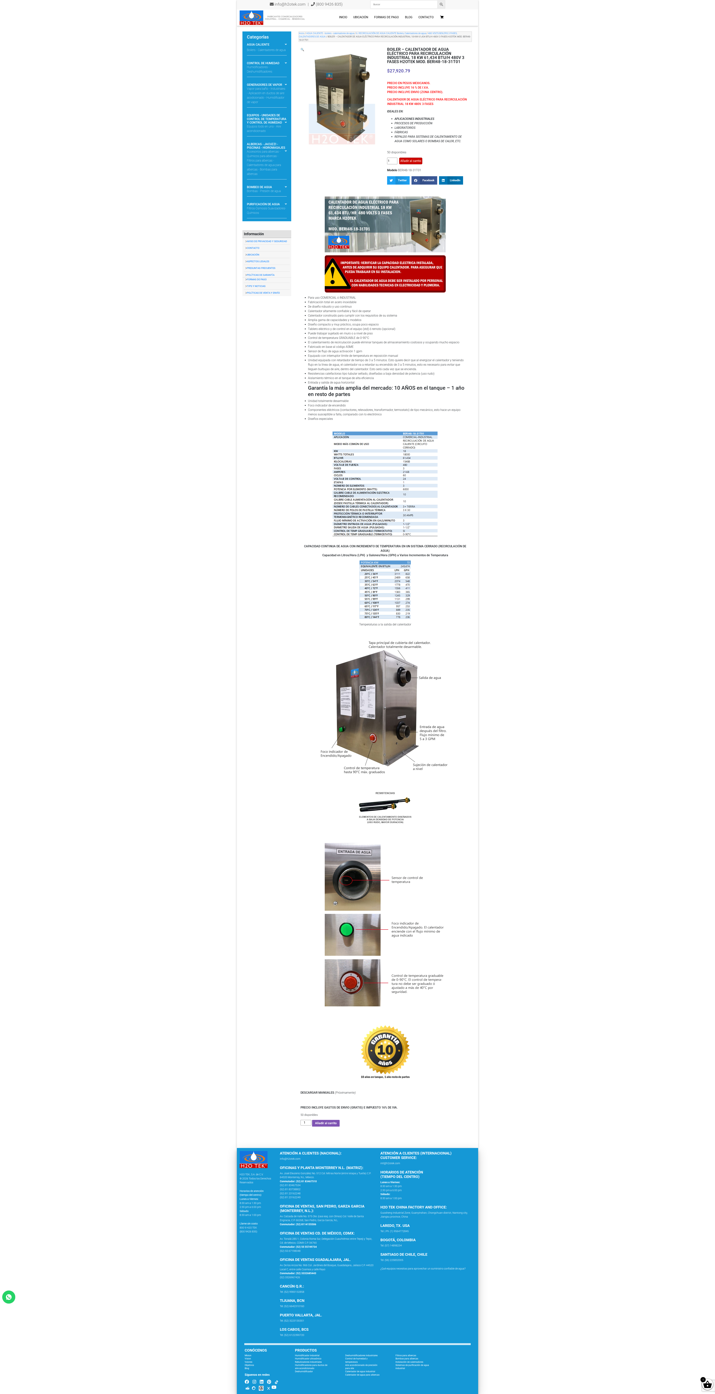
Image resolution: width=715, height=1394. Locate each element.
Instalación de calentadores (409, 1362)
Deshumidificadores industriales (361, 1355)
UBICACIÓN (253, 254)
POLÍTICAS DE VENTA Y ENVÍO (263, 292)
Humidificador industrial (307, 1355)
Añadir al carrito (410, 161)
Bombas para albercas (406, 1358)
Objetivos (249, 1365)
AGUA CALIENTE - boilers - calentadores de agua (330, 33)
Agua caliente (258, 44)
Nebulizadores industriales (308, 1362)
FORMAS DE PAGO (257, 279)
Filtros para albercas (405, 1355)
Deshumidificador (304, 1371)
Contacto (426, 17)
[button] (302, 49)
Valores (248, 1362)
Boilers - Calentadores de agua (266, 50)
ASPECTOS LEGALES (258, 261)
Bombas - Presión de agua (264, 191)
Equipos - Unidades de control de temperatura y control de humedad (266, 119)
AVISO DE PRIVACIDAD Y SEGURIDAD (267, 241)
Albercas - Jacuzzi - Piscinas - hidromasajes (266, 145)
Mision (248, 1355)
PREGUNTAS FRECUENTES (261, 268)
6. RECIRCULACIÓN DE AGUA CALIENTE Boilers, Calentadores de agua (391, 33)
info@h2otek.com (290, 4)
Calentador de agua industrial (360, 1371)
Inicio (343, 17)
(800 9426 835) (329, 4)
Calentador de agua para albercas (362, 1375)
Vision (248, 1358)
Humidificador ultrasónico (308, 1358)
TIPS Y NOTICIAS (256, 286)
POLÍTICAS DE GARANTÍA (260, 275)
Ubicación (360, 17)
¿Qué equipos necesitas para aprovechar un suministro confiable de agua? (422, 1268)
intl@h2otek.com (390, 1163)
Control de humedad (263, 63)
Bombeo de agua (259, 187)
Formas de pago (386, 17)
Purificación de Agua (263, 204)
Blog (408, 17)
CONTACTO (253, 248)
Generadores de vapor (264, 85)
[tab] (266, 44)
